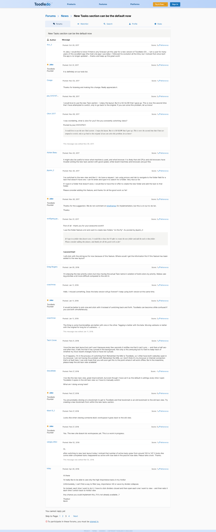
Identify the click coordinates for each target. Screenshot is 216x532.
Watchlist (84, 24)
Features (103, 4)
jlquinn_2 (50, 170)
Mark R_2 (51, 410)
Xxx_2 (49, 45)
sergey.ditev (52, 442)
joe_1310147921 (53, 96)
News (65, 16)
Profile (134, 24)
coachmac (51, 284)
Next (75, 516)
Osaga (49, 80)
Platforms (135, 4)
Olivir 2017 (51, 114)
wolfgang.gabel (53, 219)
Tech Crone (51, 340)
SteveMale (51, 371)
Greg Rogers (52, 267)
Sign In (175, 4)
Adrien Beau (52, 152)
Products (71, 4)
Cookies (102, 531)
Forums (51, 16)
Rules (160, 24)
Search (109, 24)
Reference (164, 45)
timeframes (111, 206)
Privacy (87, 531)
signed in (94, 521)
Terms (94, 531)
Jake (51, 64)
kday (49, 468)
